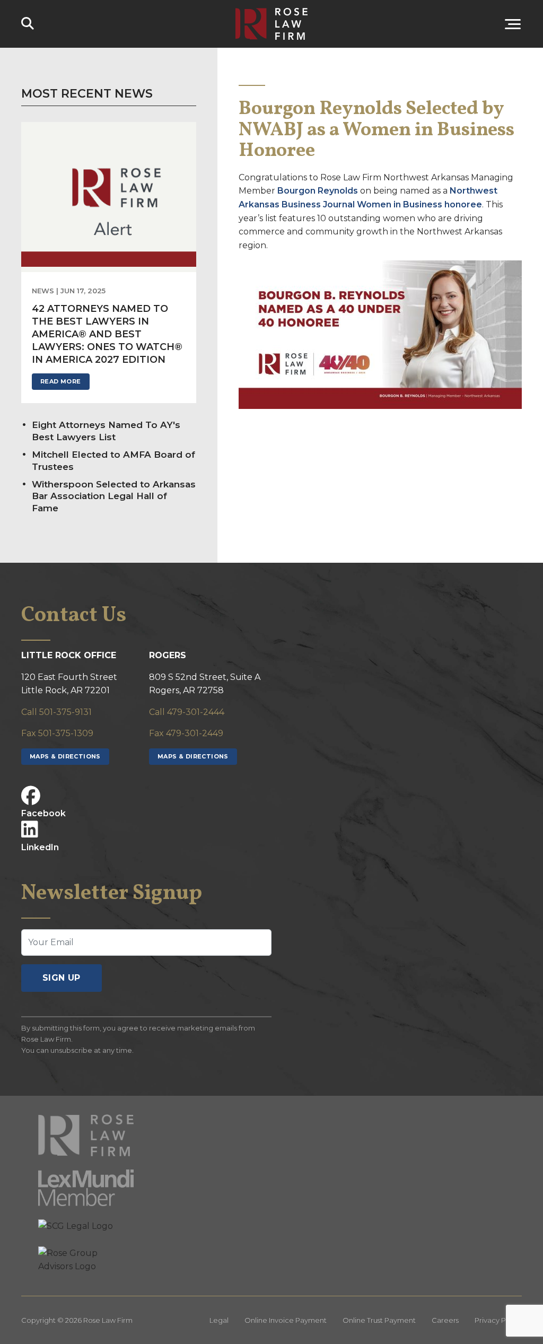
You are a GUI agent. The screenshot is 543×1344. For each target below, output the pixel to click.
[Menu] (429, 24)
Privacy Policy (498, 1320)
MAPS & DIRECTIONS (65, 756)
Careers (445, 1320)
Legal (219, 1320)
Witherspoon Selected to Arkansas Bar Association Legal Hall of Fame (114, 496)
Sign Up (61, 978)
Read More (60, 381)
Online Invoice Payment (285, 1320)
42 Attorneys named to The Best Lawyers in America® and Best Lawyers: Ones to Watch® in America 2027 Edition (107, 334)
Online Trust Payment (379, 1320)
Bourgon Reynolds (317, 191)
